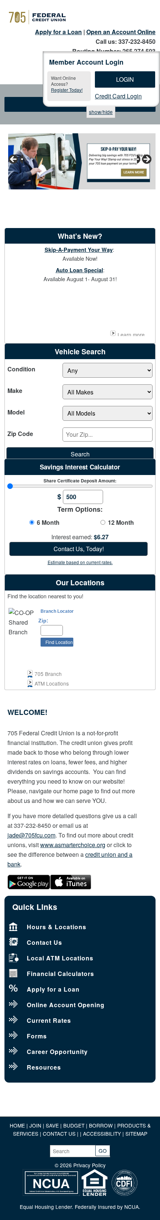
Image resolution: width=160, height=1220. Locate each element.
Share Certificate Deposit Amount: (80, 480)
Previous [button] (15, 159)
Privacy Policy (89, 1165)
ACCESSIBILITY (102, 1133)
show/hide (101, 112)
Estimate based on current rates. (80, 562)
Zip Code (20, 433)
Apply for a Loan (58, 31)
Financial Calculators (60, 973)
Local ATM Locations (60, 958)
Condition (21, 369)
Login (125, 79)
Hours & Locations (56, 927)
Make (14, 390)
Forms (37, 1036)
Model (16, 412)
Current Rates (49, 1020)
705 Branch (48, 673)
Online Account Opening (66, 1005)
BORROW (101, 1125)
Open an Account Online (121, 31)
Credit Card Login (118, 96)
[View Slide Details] (80, 161)
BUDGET (73, 1125)
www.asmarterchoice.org (72, 844)
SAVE (53, 1125)
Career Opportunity (57, 1051)
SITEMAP (136, 1133)
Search (80, 454)
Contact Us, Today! (79, 548)
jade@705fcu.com (31, 835)
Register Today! (67, 90)
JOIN (36, 1125)
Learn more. (132, 333)
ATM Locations (52, 683)
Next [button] (144, 159)
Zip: (43, 621)
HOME (17, 1125)
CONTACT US (59, 1133)
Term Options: (80, 509)
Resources (44, 1067)
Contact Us (44, 942)
